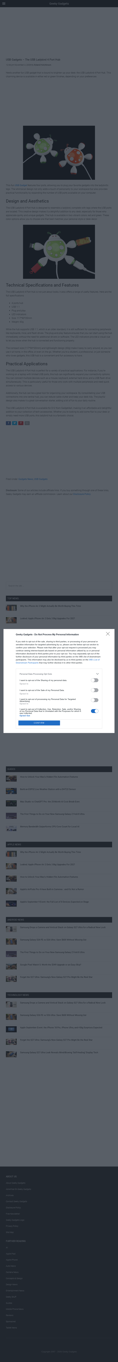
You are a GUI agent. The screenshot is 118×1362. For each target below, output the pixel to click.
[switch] (94, 680)
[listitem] (59, 673)
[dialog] (59, 681)
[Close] (109, 634)
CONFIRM (39, 723)
